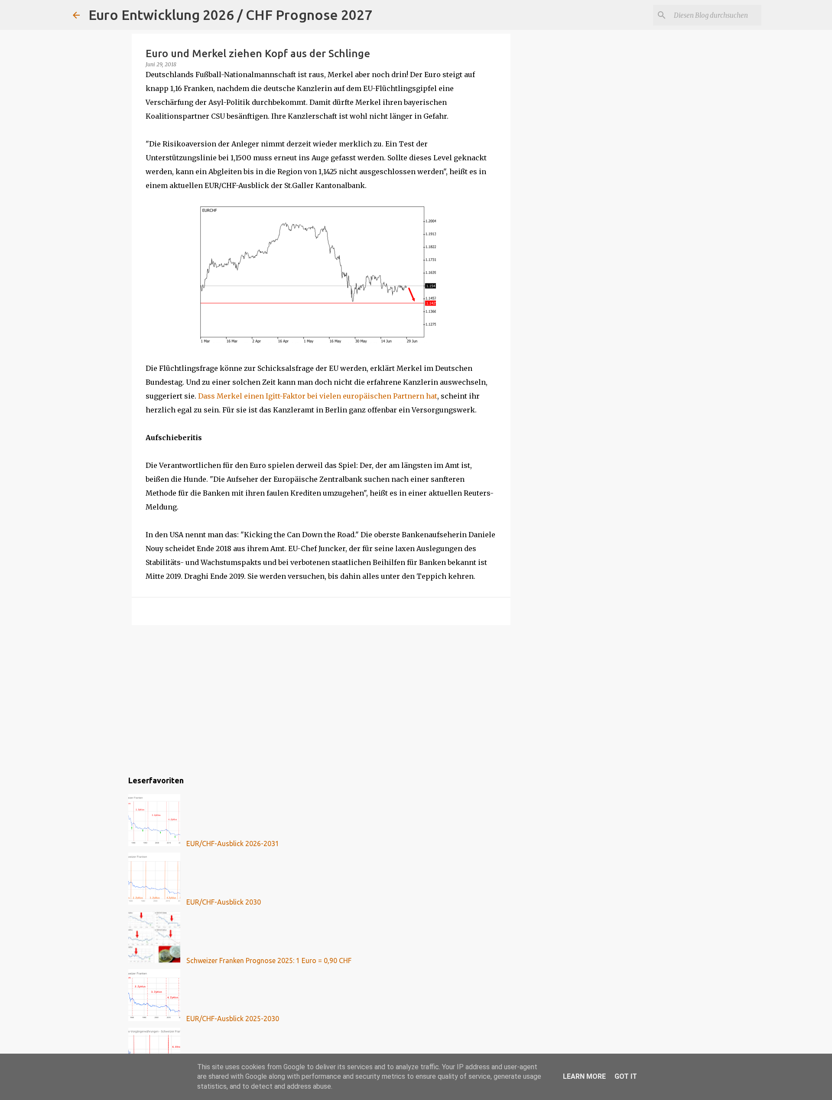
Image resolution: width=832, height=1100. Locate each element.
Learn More (584, 1076)
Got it (625, 1076)
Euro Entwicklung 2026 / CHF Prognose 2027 (230, 15)
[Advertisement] (321, 698)
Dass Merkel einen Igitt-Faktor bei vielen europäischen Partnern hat (317, 396)
